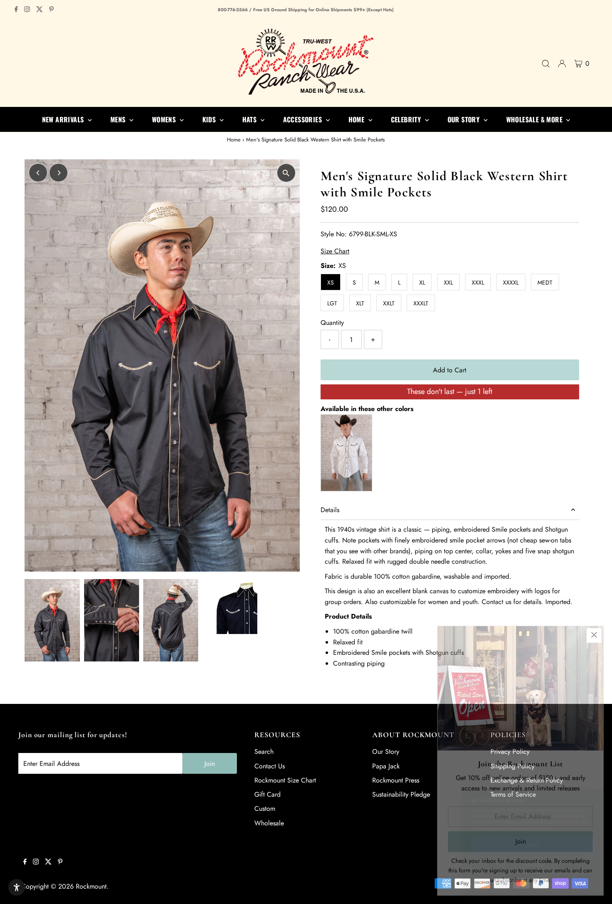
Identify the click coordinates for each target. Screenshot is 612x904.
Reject (533, 879)
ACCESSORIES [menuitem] (303, 119)
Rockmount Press (395, 780)
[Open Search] (546, 63)
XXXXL (511, 282)
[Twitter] (39, 10)
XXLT (389, 303)
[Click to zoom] (286, 172)
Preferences (532, 859)
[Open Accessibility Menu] (16, 887)
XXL (448, 282)
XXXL (478, 282)
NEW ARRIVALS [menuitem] (64, 119)
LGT (332, 303)
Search (264, 751)
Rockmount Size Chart (285, 780)
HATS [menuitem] (250, 119)
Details (330, 510)
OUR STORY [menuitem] (465, 119)
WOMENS (165, 119)
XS (330, 282)
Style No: (334, 234)
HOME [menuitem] (357, 119)
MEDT (544, 282)
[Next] (58, 172)
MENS (118, 119)
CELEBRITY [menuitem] (407, 119)
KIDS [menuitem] (210, 119)
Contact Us (269, 766)
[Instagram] (27, 10)
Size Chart (335, 251)
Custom (264, 808)
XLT (360, 303)
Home (234, 140)
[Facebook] (16, 10)
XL (422, 282)
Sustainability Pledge (401, 794)
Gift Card (267, 794)
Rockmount (91, 886)
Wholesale (269, 823)
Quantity (332, 322)
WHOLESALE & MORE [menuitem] (535, 119)
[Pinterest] (51, 10)
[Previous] (38, 172)
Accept (533, 839)
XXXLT (420, 303)
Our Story (385, 751)
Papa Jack (386, 766)
